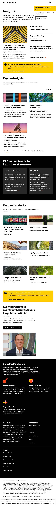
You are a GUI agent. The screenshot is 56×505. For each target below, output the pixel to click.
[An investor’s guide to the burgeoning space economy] (15, 136)
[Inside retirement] (41, 28)
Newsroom (31, 432)
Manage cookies (7, 470)
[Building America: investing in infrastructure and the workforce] (41, 49)
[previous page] (4, 151)
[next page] (28, 151)
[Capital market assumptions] (41, 107)
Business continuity (8, 460)
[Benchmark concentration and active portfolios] (15, 107)
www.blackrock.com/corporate (11, 441)
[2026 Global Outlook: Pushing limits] (15, 252)
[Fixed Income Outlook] (41, 224)
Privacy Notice (7, 456)
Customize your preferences (16, 71)
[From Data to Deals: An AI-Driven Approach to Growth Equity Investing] (15, 51)
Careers (31, 429)
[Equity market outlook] (41, 250)
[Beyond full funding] (41, 38)
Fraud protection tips (34, 425)
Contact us (32, 443)
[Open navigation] (4, 2)
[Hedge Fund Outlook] (15, 276)
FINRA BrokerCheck (8, 463)
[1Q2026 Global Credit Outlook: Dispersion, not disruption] (15, 226)
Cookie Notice (6, 467)
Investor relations (33, 436)
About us (31, 439)
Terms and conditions (9, 453)
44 (25, 150)
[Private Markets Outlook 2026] (41, 276)
